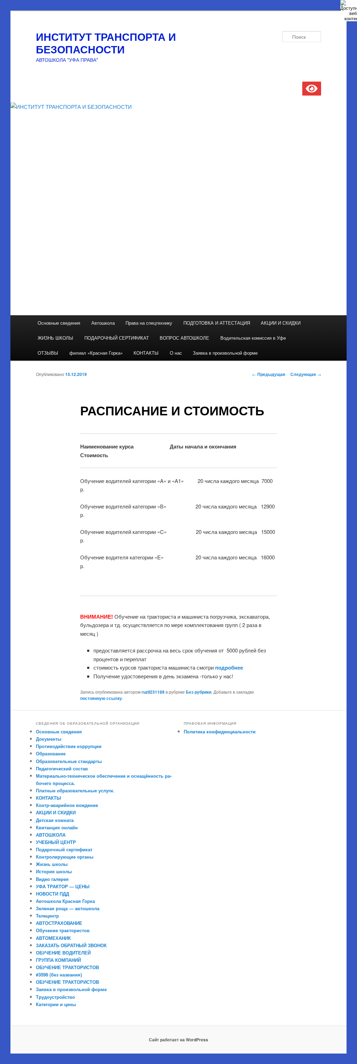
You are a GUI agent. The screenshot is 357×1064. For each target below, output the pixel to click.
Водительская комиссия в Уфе (253, 337)
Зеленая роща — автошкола (67, 908)
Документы (48, 738)
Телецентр (47, 915)
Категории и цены (56, 1004)
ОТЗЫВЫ (48, 352)
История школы (54, 871)
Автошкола (103, 322)
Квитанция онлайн (57, 827)
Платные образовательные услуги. (75, 790)
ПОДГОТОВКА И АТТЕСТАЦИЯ (216, 322)
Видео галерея (52, 879)
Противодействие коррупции (68, 746)
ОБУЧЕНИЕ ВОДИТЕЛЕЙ (63, 952)
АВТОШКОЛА (51, 834)
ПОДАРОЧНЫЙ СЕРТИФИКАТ (116, 337)
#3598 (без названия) (59, 974)
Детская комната (55, 820)
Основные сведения (59, 322)
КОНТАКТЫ (146, 352)
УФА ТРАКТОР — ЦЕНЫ (63, 886)
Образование (51, 753)
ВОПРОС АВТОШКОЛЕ (184, 337)
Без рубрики (198, 692)
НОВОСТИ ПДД (52, 893)
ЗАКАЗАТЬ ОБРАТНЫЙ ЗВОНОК (71, 945)
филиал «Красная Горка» (96, 352)
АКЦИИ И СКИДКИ (281, 322)
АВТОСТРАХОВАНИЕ (59, 923)
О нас (176, 352)
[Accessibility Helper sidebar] (348, 8)
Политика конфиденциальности (220, 731)
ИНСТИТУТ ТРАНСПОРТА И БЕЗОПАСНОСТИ (106, 42)
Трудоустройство (55, 997)
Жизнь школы (52, 864)
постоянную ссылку (101, 698)
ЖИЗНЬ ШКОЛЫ (55, 337)
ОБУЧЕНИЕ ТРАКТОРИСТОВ (67, 967)
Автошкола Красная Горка (65, 901)
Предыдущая (268, 374)
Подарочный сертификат (64, 849)
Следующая (305, 374)
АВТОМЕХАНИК (53, 938)
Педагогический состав (62, 768)
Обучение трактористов (63, 930)
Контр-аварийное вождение (67, 805)
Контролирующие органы (64, 856)
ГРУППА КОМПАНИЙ (58, 960)
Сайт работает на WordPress (178, 1039)
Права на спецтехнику (149, 322)
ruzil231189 (153, 692)
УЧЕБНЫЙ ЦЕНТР (56, 842)
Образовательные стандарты (69, 761)
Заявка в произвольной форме (225, 352)
